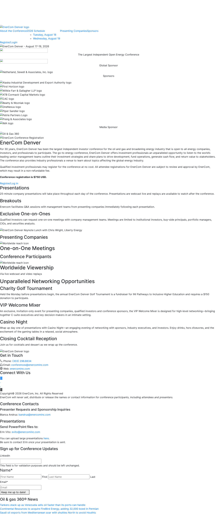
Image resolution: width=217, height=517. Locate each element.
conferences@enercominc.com (29, 364)
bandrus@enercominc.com (35, 414)
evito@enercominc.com (26, 432)
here (46, 438)
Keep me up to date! (13, 492)
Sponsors (92, 30)
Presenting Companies (73, 30)
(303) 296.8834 (21, 361)
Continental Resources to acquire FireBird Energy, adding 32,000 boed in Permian (49, 508)
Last (92, 476)
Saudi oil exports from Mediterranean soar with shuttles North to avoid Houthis (48, 512)
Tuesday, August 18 (44, 34)
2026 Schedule (36, 30)
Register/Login (8, 42)
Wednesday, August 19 (46, 38)
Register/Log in (9, 183)
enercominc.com (20, 368)
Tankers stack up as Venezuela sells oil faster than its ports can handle (42, 505)
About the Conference (13, 30)
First (44, 476)
